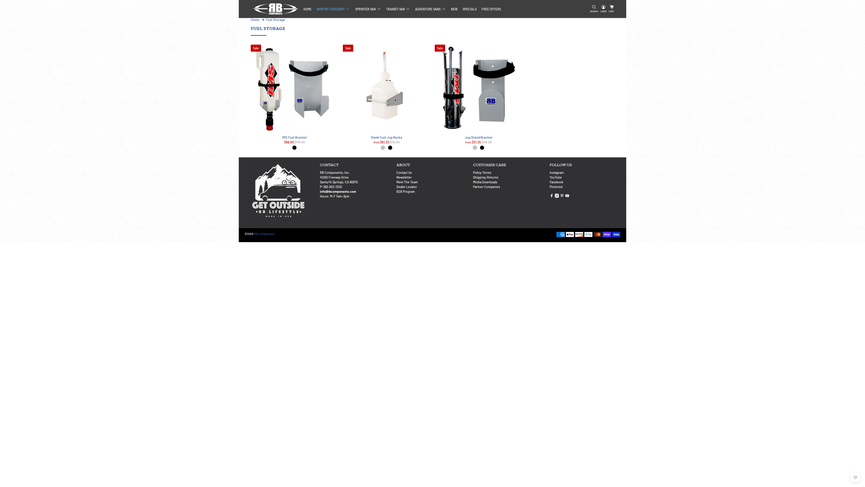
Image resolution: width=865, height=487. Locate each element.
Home (307, 9)
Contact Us (404, 173)
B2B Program (405, 191)
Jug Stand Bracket (478, 137)
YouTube (556, 177)
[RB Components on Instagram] (557, 196)
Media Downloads (485, 182)
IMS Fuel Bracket (294, 137)
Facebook (556, 182)
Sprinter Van (365, 9)
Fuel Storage (275, 19)
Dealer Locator (406, 187)
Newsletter (404, 177)
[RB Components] (275, 9)
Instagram (557, 173)
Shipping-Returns (485, 177)
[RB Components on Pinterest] (562, 196)
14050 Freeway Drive (334, 177)
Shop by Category (330, 9)
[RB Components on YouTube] (567, 196)
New (454, 9)
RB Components (264, 234)
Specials (470, 9)
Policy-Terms (482, 173)
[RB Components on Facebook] (552, 196)
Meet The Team (407, 182)
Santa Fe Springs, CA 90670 (339, 182)
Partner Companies (486, 187)
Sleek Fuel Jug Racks (386, 137)
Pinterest (556, 187)
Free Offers (491, 9)
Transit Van (395, 9)
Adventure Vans (428, 9)
